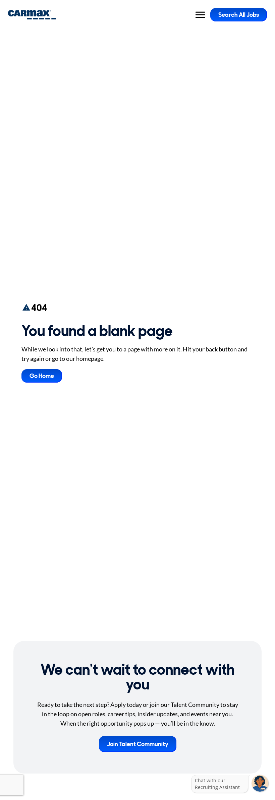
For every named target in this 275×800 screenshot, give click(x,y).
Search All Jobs (238, 15)
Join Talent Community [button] (137, 744)
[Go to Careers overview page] (32, 14)
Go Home (42, 376)
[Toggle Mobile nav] (200, 15)
